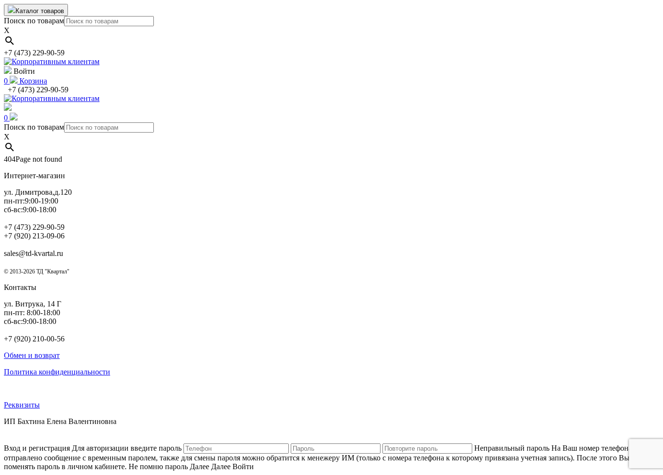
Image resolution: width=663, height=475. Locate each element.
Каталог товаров (40, 11)
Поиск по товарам (34, 21)
